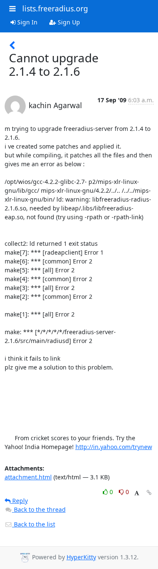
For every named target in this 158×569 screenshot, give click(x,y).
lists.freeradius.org (55, 8)
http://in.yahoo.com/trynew (113, 447)
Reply (19, 501)
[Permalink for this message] (149, 492)
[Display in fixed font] (136, 493)
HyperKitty (81, 557)
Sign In (26, 22)
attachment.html (28, 477)
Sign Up (68, 22)
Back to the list (33, 524)
